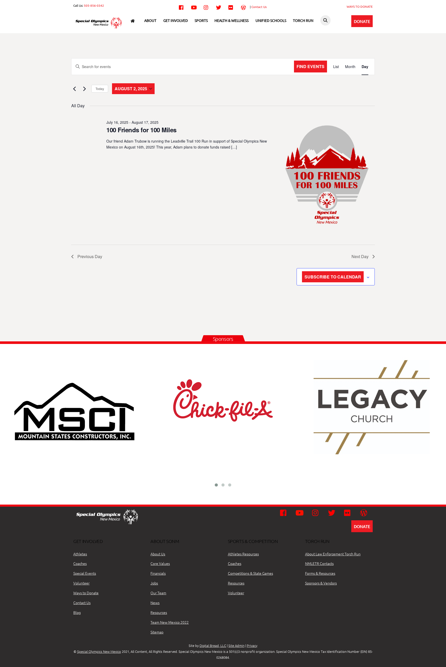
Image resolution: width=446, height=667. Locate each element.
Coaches (80, 563)
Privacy (252, 645)
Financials (158, 573)
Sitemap (156, 632)
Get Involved (175, 20)
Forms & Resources (320, 573)
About (150, 20)
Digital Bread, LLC (213, 645)
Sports (201, 20)
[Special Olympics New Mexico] (100, 28)
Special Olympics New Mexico (99, 651)
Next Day (360, 256)
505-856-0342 (94, 5)
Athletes (80, 553)
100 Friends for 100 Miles (141, 129)
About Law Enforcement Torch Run (333, 553)
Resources (158, 612)
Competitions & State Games (250, 573)
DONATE (362, 21)
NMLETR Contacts (319, 563)
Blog (77, 612)
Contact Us (259, 7)
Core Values (160, 563)
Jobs (154, 583)
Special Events (84, 573)
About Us (157, 553)
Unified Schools (271, 20)
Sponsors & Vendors (321, 583)
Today (99, 88)
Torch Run (303, 20)
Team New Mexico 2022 (169, 622)
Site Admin (236, 645)
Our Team (158, 592)
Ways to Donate (86, 592)
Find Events (310, 66)
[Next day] (84, 89)
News (155, 602)
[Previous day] (74, 89)
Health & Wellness (231, 20)
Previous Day (89, 256)
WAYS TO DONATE (360, 6)
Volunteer (81, 583)
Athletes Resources (243, 553)
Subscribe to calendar (333, 277)
